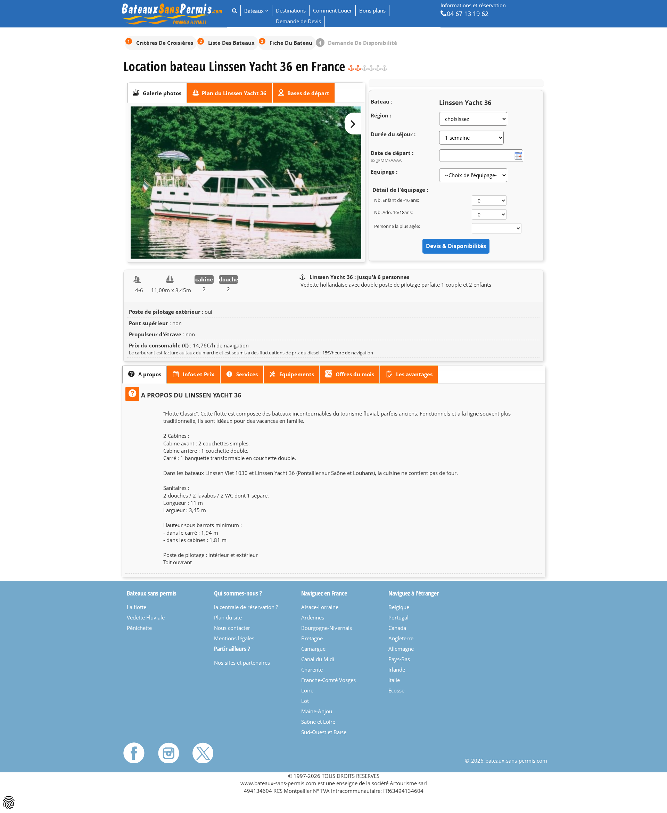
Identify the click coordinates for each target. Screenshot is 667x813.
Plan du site (228, 617)
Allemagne (401, 648)
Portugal (398, 617)
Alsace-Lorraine (319, 606)
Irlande (396, 669)
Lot (305, 700)
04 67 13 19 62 (467, 13)
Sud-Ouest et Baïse (323, 732)
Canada (397, 627)
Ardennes (312, 617)
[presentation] (157, 92)
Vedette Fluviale (146, 617)
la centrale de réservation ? (246, 606)
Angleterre (400, 638)
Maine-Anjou (316, 711)
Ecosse (396, 690)
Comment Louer (332, 10)
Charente (312, 669)
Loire (307, 690)
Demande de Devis (298, 21)
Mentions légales (234, 638)
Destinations (291, 10)
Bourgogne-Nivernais (326, 627)
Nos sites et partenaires (242, 662)
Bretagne (312, 638)
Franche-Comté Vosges (328, 679)
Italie (394, 679)
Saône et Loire (318, 721)
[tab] (157, 93)
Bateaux (254, 10)
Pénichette (139, 627)
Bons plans (372, 10)
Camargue (313, 648)
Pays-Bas (399, 659)
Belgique (398, 606)
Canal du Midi (317, 659)
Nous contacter (232, 627)
